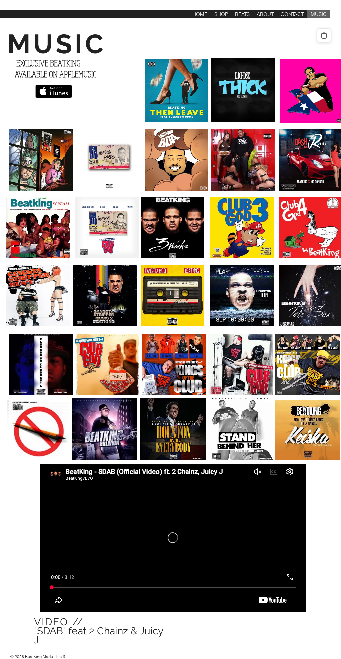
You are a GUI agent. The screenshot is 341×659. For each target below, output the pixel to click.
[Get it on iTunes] (53, 91)
